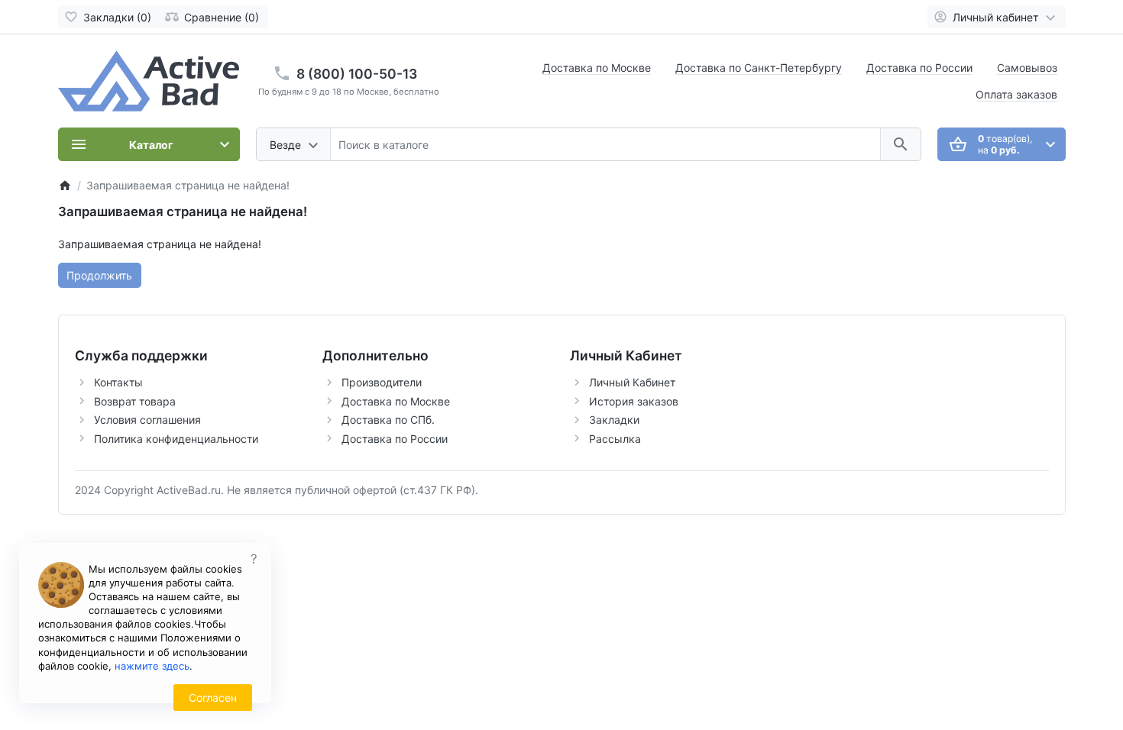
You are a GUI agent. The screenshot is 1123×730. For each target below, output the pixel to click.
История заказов (633, 401)
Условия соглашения (147, 419)
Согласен (213, 697)
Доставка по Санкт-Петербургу (758, 67)
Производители (381, 382)
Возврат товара (135, 401)
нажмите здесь (152, 666)
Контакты (118, 382)
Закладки (614, 419)
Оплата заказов (1016, 94)
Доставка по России (919, 67)
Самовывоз (1027, 67)
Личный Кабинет (632, 382)
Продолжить (99, 275)
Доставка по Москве (596, 67)
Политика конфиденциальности (176, 438)
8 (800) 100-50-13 (356, 74)
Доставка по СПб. (388, 419)
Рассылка (615, 438)
